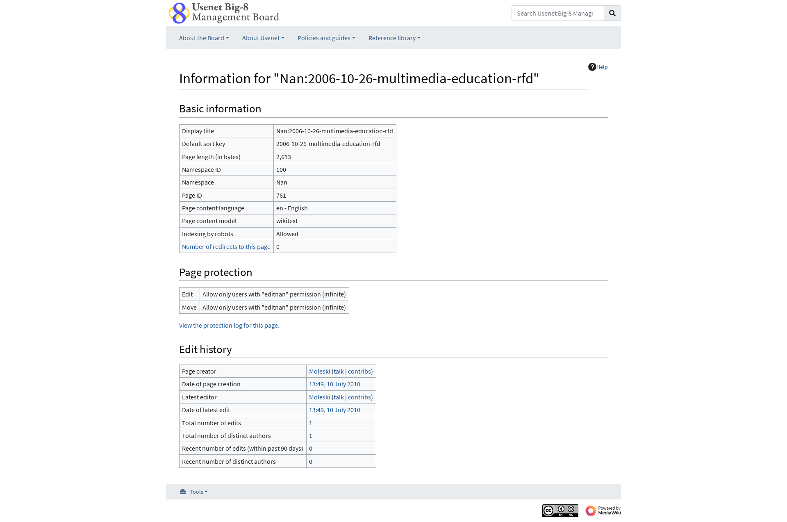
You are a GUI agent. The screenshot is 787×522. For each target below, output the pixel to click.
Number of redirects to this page (226, 246)
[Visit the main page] (224, 12)
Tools (196, 491)
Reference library (392, 38)
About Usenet (261, 38)
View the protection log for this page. (229, 325)
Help (602, 67)
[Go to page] (612, 13)
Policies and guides (324, 38)
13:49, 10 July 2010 (334, 384)
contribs (359, 371)
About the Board (201, 38)
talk (339, 371)
